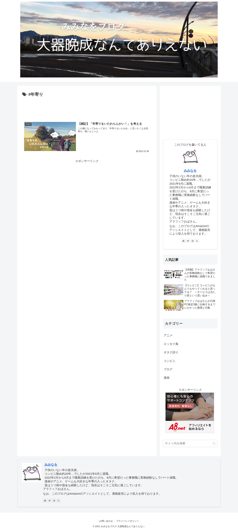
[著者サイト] (183, 241)
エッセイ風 (171, 344)
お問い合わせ (106, 521)
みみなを (190, 170)
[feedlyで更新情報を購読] (192, 241)
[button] (214, 443)
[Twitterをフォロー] (188, 241)
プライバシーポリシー (127, 521)
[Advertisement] (87, 107)
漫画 (167, 377)
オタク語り (171, 352)
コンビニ (169, 361)
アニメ (168, 335)
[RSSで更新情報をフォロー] (197, 241)
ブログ (168, 369)
